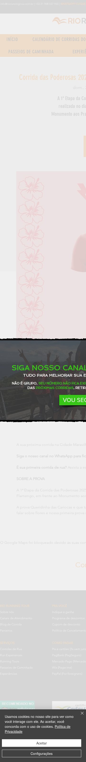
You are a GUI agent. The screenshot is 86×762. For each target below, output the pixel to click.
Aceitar (41, 743)
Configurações (42, 753)
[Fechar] (79, 716)
